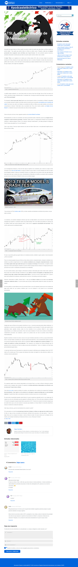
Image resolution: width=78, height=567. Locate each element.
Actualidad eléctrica (28, 43)
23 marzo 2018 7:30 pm (15, 477)
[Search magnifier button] (72, 15)
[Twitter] (34, 562)
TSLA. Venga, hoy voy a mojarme (28, 453)
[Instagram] (43, 562)
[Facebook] (31, 562)
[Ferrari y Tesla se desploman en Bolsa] (11, 446)
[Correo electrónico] (28, 562)
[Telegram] (49, 562)
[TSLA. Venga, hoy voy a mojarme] (28, 447)
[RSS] (46, 562)
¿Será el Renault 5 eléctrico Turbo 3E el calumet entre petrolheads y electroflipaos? (65, 49)
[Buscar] (73, 2)
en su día (11, 390)
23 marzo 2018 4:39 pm (16, 467)
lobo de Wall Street (16, 170)
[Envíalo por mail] (6, 423)
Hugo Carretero (19, 43)
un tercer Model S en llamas (34, 114)
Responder (11, 471)
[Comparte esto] (9, 423)
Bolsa (7, 418)
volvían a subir (18, 211)
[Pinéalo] (20, 423)
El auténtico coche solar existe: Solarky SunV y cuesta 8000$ (65, 68)
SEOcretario (59, 71)
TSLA (9, 418)
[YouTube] (40, 562)
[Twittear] (13, 423)
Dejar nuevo (20, 462)
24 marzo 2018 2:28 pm (16, 506)
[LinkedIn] (37, 562)
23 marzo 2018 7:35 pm (17, 495)
